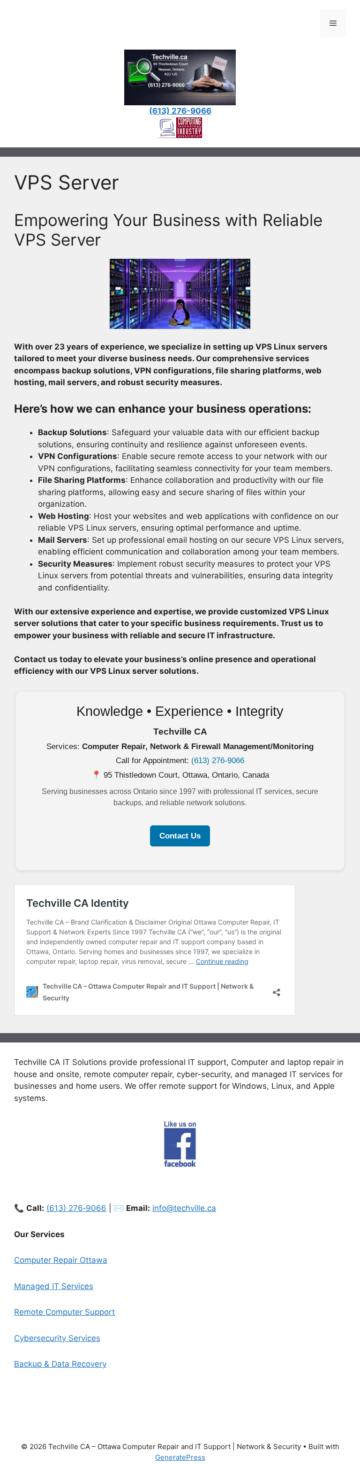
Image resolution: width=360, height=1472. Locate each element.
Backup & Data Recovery (60, 1364)
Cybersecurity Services (57, 1338)
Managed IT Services (53, 1286)
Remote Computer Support (64, 1312)
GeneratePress (180, 1457)
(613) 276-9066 (217, 760)
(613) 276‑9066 (76, 1208)
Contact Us (180, 835)
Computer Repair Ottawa (60, 1260)
